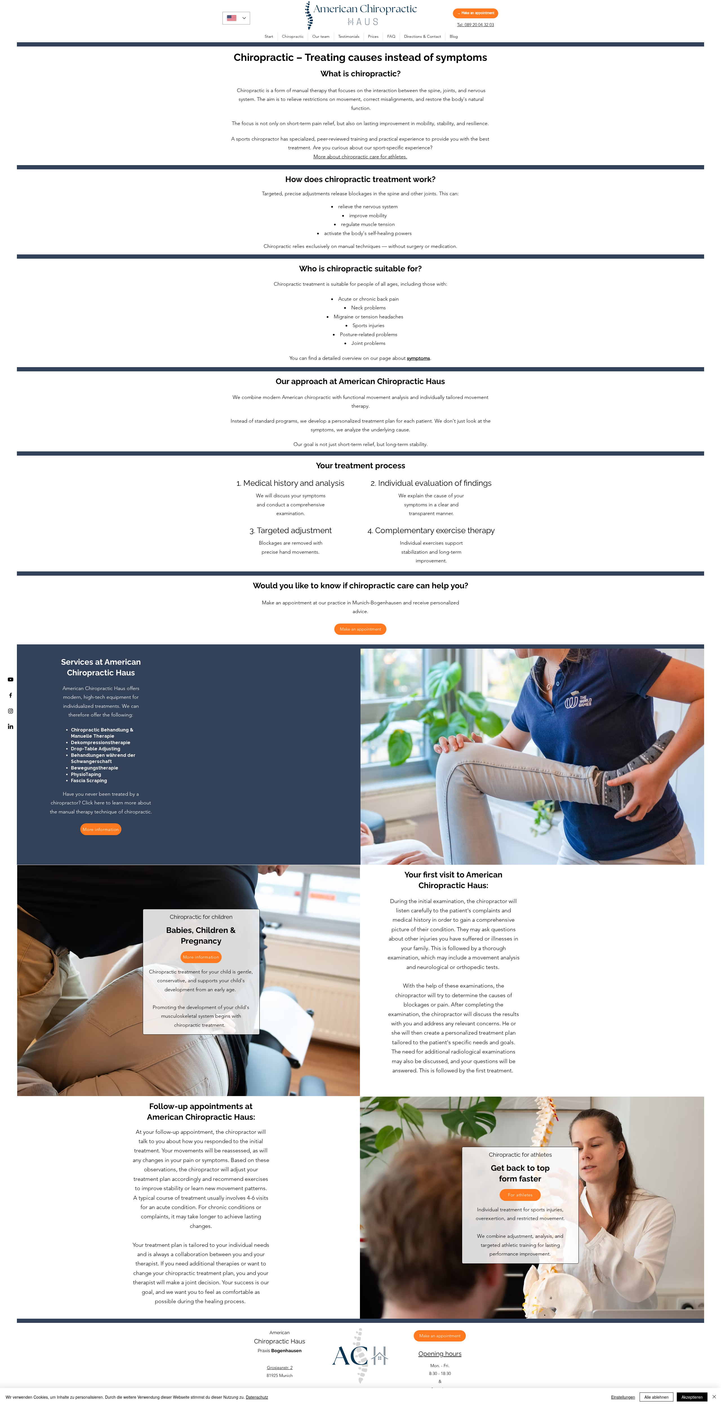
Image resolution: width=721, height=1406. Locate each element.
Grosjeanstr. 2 (280, 1367)
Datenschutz (257, 1397)
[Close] (714, 1396)
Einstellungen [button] (623, 1397)
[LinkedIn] (10, 727)
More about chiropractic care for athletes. (360, 157)
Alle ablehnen (656, 1397)
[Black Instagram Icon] (10, 711)
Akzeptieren (692, 1397)
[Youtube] (10, 679)
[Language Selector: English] (236, 18)
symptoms (418, 358)
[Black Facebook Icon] (10, 695)
